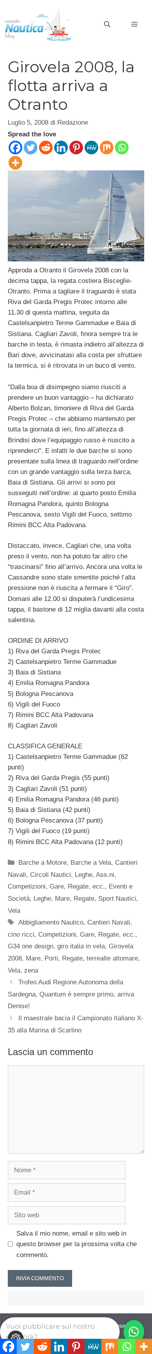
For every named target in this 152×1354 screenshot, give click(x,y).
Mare (62, 898)
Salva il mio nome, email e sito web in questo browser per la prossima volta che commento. (76, 1244)
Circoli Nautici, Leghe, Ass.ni (72, 874)
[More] (15, 163)
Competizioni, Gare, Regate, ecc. (56, 886)
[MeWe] (91, 147)
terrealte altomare (112, 958)
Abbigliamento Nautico (50, 922)
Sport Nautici (117, 898)
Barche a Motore (42, 862)
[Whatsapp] (122, 147)
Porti (51, 958)
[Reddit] (46, 147)
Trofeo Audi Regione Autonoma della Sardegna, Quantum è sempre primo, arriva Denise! (71, 994)
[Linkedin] (61, 147)
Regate (84, 898)
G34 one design (30, 946)
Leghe (42, 898)
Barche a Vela (91, 862)
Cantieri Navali (108, 922)
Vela (14, 910)
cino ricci (21, 934)
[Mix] (106, 147)
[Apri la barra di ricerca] (107, 24)
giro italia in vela (81, 946)
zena (31, 970)
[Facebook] (15, 147)
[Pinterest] (76, 147)
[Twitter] (30, 147)
